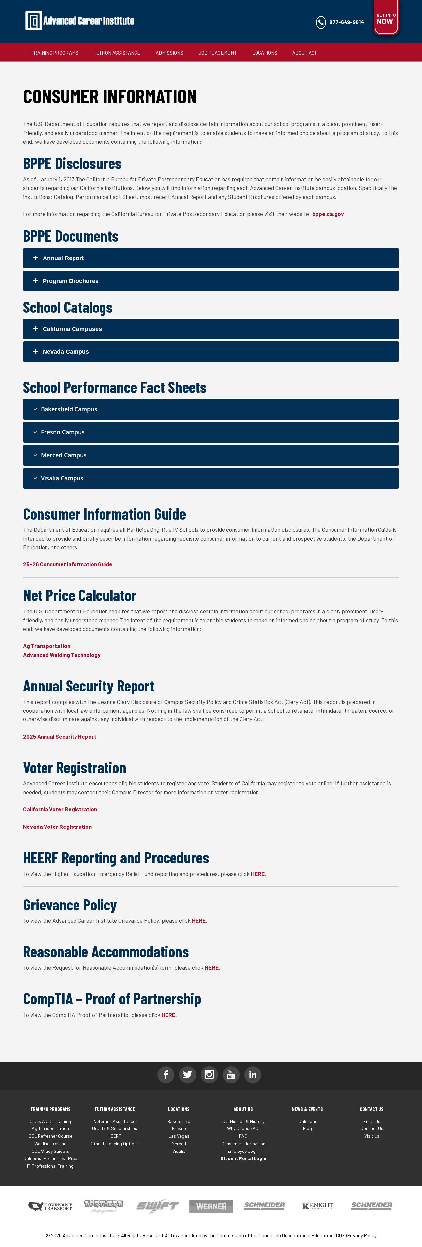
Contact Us (371, 1128)
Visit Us (371, 1136)
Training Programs (54, 53)
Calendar (307, 1121)
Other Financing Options (115, 1143)
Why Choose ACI (243, 1128)
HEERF (114, 1136)
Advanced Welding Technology (62, 654)
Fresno (179, 1128)
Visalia (179, 1151)
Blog (307, 1128)
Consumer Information (243, 1143)
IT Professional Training (50, 1166)
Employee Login (243, 1151)
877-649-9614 (346, 22)
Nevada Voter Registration (57, 826)
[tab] (211, 258)
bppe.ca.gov (328, 213)
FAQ (243, 1136)
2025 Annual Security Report (59, 736)
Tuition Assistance (117, 53)
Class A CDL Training (50, 1121)
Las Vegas (178, 1136)
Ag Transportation (46, 645)
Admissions (169, 53)
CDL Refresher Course (50, 1136)
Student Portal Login (243, 1158)
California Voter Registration (60, 809)
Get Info (386, 19)
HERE (258, 873)
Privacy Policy (362, 1235)
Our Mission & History (243, 1121)
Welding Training (50, 1143)
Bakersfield (178, 1121)
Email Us (371, 1121)
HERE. (212, 967)
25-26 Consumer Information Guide (67, 564)
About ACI (304, 53)
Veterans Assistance (114, 1121)
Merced (179, 1143)
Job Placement (217, 53)
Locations (264, 53)
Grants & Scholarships (114, 1128)
